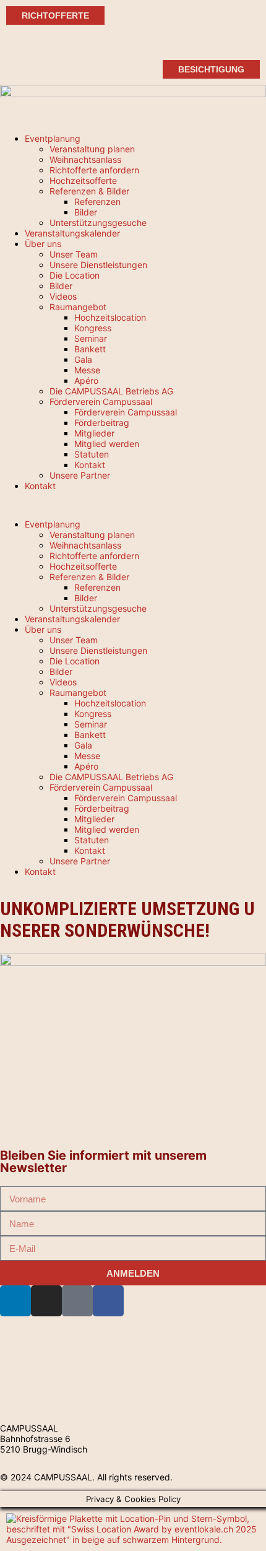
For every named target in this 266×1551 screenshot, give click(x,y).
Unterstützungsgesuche (98, 222)
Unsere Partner (79, 475)
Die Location (74, 275)
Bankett (90, 349)
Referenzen (97, 201)
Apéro (86, 380)
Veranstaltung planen (92, 149)
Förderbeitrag (101, 422)
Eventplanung (52, 138)
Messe (87, 370)
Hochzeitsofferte (83, 180)
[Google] (77, 1300)
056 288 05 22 (30, 1379)
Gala (83, 359)
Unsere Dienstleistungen (98, 264)
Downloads (22, 1351)
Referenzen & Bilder (89, 191)
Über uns (43, 243)
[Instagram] (46, 1300)
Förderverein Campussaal (100, 401)
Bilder (85, 212)
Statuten (91, 454)
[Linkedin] (15, 1300)
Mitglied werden (106, 443)
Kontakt (89, 464)
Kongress (92, 328)
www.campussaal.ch (41, 1400)
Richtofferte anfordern (94, 170)
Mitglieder (94, 433)
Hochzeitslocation (110, 317)
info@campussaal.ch (42, 1389)
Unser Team (73, 254)
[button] (133, 505)
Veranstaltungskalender (72, 233)
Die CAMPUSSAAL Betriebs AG (111, 391)
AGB (8, 1341)
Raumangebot (77, 307)
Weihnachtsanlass (85, 159)
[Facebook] (108, 1300)
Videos (63, 296)
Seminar (90, 338)
